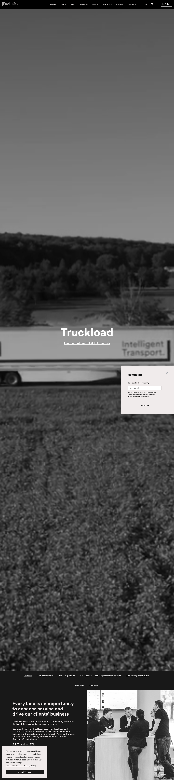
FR (146, 4)
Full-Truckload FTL (23, 744)
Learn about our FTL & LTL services (87, 343)
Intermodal (93, 685)
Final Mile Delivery (45, 676)
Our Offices (132, 4)
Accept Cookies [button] (24, 772)
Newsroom (120, 4)
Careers (95, 4)
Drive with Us (107, 4)
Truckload (28, 676)
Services (64, 4)
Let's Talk (166, 4)
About (73, 4)
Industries (52, 4)
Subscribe (145, 405)
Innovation (83, 4)
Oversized (79, 685)
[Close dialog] (167, 373)
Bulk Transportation (67, 676)
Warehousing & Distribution (137, 676)
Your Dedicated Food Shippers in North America (100, 676)
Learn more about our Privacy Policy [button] (21, 765)
